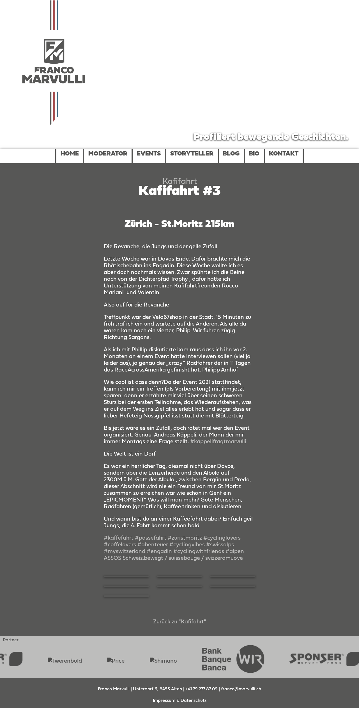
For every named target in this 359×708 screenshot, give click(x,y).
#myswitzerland (124, 551)
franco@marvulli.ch (241, 689)
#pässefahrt (150, 538)
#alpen (234, 551)
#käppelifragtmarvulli (218, 442)
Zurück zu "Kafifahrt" (179, 622)
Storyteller (191, 154)
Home (70, 154)
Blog (231, 154)
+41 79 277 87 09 (202, 689)
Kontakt (283, 154)
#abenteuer (152, 545)
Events (149, 154)
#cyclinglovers (222, 538)
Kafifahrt (179, 181)
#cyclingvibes (187, 545)
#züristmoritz (185, 538)
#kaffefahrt (119, 538)
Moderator (107, 154)
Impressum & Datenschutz (179, 700)
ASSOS (112, 558)
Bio (254, 154)
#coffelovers (120, 545)
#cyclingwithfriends (198, 551)
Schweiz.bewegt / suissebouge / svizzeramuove (183, 558)
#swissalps (220, 545)
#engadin (159, 551)
